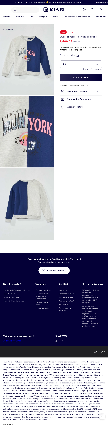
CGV (103, 352)
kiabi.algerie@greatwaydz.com (17, 290)
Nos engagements (66, 297)
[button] (25, 10)
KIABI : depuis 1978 (67, 301)
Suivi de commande (12, 297)
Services (40, 284)
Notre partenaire (92, 284)
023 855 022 (9, 294)
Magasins (63, 290)
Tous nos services (43, 290)
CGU (95, 352)
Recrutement (64, 304)
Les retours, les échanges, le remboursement (42, 296)
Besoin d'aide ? (12, 284)
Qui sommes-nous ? (67, 294)
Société (63, 284)
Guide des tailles (67, 55)
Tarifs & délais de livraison (14, 301)
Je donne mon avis (12, 341)
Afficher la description (71, 50)
